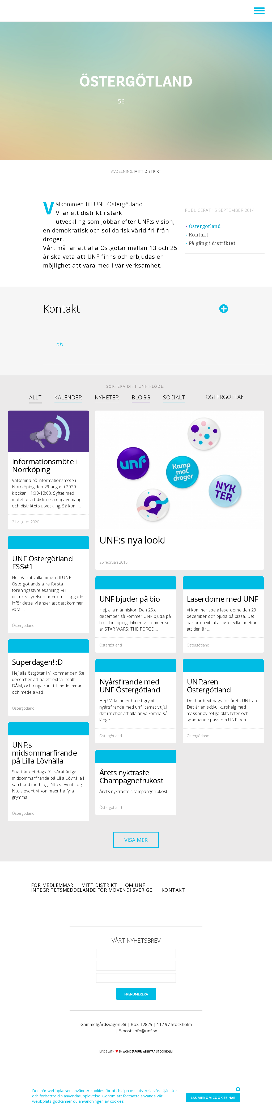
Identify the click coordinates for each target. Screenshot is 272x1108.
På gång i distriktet (212, 243)
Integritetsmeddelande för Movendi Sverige (92, 889)
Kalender (68, 398)
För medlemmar (52, 885)
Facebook (113, 909)
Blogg (141, 398)
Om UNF (135, 885)
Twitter (128, 909)
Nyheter (107, 398)
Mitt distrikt (99, 885)
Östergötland (205, 226)
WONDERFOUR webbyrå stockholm (148, 1051)
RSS (158, 909)
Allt (35, 398)
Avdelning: (136, 171)
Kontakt (198, 235)
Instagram (143, 909)
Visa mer (136, 839)
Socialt (174, 398)
